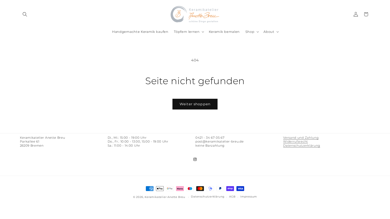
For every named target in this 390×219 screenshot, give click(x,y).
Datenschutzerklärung (301, 145)
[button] (25, 14)
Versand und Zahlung (300, 138)
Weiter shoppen (195, 104)
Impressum (248, 196)
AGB (232, 196)
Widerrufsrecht (295, 141)
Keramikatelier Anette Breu (165, 197)
